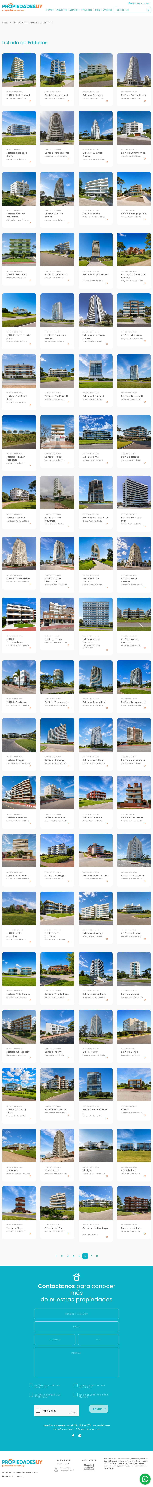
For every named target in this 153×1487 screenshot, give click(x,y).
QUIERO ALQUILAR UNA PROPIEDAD (47, 1386)
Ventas (49, 9)
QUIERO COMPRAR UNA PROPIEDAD (48, 1396)
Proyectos (86, 9)
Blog (97, 9)
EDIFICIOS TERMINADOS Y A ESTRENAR (33, 23)
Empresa (107, 9)
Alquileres (62, 9)
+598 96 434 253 (140, 3)
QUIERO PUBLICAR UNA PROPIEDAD (92, 1386)
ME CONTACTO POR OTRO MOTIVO (93, 1396)
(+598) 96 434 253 (89, 1429)
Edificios (74, 9)
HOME (5, 23)
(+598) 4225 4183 (64, 1429)
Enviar (97, 1409)
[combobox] (50, 743)
